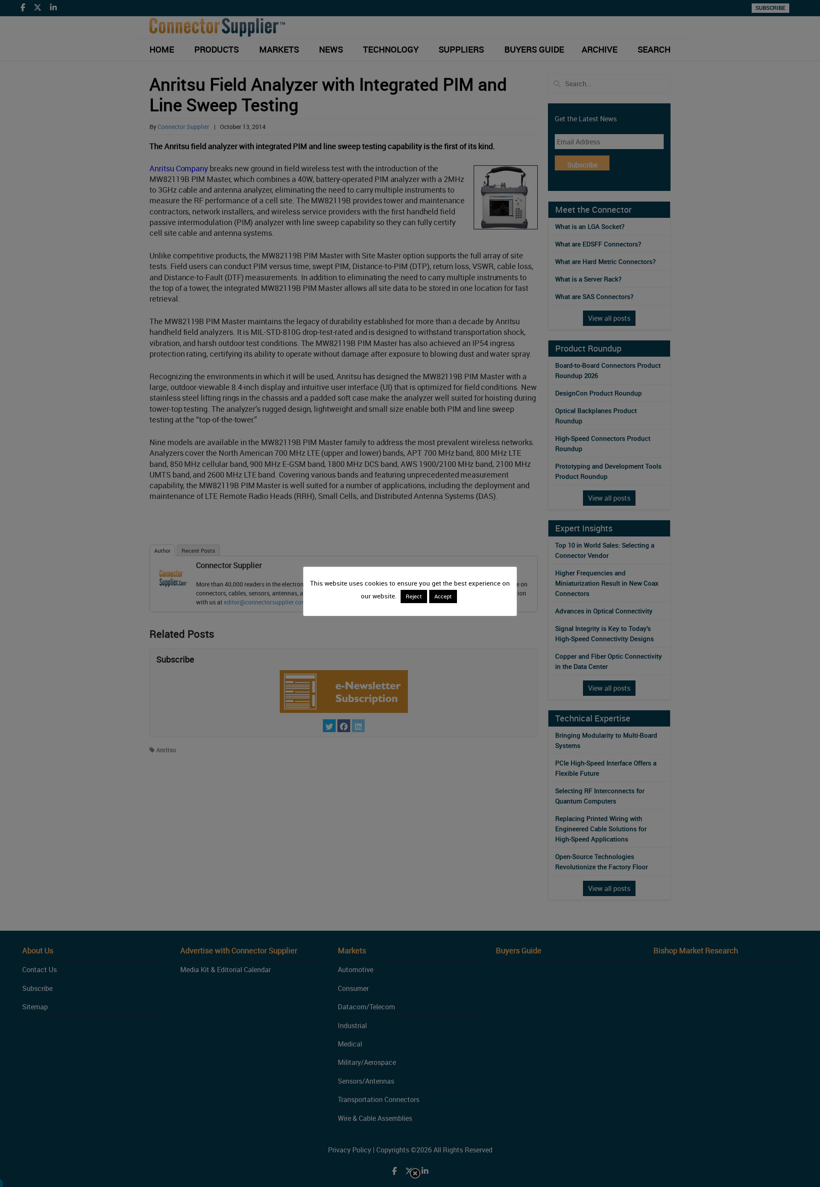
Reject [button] (414, 596)
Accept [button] (443, 596)
